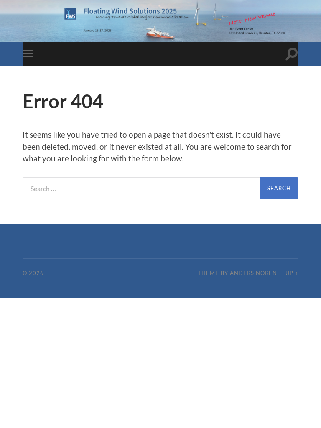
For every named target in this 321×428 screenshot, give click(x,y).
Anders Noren (253, 273)
